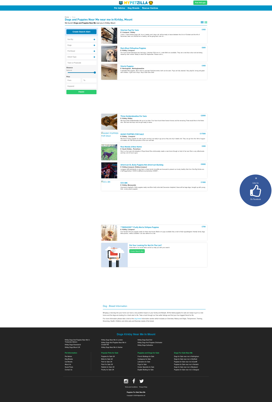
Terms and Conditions (131, 387)
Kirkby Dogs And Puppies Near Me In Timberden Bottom (77, 341)
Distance (69, 67)
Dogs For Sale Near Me (183, 353)
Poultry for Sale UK (107, 370)
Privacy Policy (143, 387)
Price (68, 77)
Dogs (73, 17)
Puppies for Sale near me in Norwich (186, 364)
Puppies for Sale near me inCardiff (185, 362)
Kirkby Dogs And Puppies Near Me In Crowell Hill (113, 343)
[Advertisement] (81, 109)
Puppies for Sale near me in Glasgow (186, 370)
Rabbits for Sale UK (107, 367)
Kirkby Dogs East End (145, 340)
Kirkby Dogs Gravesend (73, 344)
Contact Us (68, 370)
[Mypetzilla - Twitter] (141, 382)
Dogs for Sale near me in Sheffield (185, 359)
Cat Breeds (68, 362)
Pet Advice (68, 356)
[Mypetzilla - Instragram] (126, 382)
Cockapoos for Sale (144, 359)
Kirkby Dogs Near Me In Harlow (111, 347)
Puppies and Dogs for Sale (148, 353)
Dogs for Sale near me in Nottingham (186, 356)
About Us (68, 364)
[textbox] (81, 63)
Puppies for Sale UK (108, 356)
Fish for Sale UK (106, 362)
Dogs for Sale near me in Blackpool (186, 367)
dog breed (138, 318)
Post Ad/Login (200, 2)
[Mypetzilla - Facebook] (133, 382)
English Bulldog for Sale (146, 370)
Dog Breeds (69, 359)
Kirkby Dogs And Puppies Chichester (150, 342)
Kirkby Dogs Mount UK (72, 347)
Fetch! (81, 91)
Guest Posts (69, 367)
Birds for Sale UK (107, 359)
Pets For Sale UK (107, 364)
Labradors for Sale (144, 362)
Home (67, 17)
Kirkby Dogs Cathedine (145, 345)
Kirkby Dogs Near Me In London (112, 340)
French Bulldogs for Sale (146, 356)
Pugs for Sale (142, 364)
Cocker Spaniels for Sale (146, 367)
